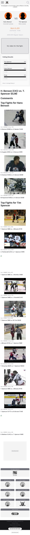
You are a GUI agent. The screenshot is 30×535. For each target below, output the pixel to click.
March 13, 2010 (15, 28)
